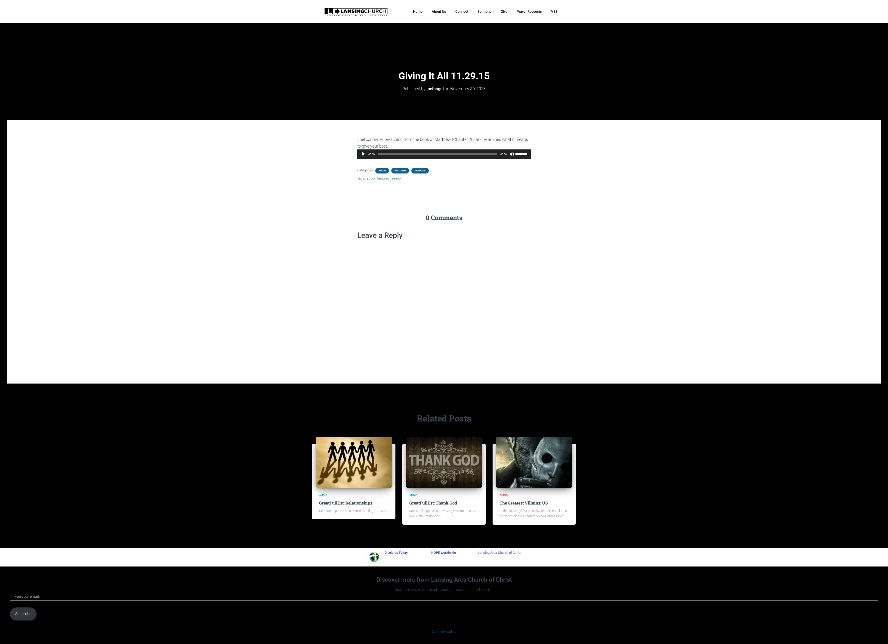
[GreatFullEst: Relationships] (354, 462)
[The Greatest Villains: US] (534, 462)
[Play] (363, 154)
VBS (554, 11)
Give (504, 11)
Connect (461, 11)
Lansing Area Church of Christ (499, 552)
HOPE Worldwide (443, 552)
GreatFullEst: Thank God (433, 503)
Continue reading (444, 631)
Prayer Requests (529, 11)
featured (383, 178)
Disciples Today (396, 552)
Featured (400, 170)
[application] (444, 154)
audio (371, 178)
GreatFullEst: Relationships (345, 503)
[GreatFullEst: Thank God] (444, 462)
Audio (382, 170)
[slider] (521, 153)
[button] (566, 9)
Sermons (484, 11)
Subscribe (23, 614)
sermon (397, 178)
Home (417, 11)
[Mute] (511, 154)
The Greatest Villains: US (524, 503)
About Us (439, 11)
